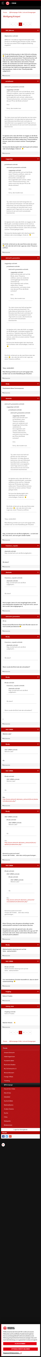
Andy (7, 384)
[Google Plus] (10, 1136)
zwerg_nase (10, 1006)
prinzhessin (9, 81)
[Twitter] (7, 1136)
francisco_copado (12, 546)
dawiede (9, 398)
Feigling (8, 991)
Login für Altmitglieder (21, 1129)
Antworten (7, 75)
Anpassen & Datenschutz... (11, 1353)
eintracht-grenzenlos (13, 258)
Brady (8, 636)
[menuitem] (20, 1052)
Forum (14, 3)
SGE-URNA (9, 729)
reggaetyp (9, 159)
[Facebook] (3, 1136)
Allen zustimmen (20, 1343)
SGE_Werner (10, 30)
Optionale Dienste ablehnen (20, 1349)
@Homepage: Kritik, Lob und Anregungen (22, 12)
